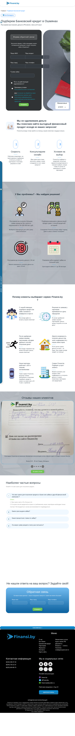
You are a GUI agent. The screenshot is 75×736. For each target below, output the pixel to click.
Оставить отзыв (37, 471)
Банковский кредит (45, 643)
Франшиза (42, 648)
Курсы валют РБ (60, 641)
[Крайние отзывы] (43, 466)
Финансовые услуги (62, 105)
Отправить (24, 104)
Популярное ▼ (37, 628)
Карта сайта (42, 652)
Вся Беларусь (9, 15)
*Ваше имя (15, 599)
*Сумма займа (14, 72)
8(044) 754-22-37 (11, 664)
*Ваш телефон (29, 62)
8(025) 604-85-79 (11, 667)
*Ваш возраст (29, 53)
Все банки (42, 641)
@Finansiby (45, 680)
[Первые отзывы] (32, 466)
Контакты (42, 650)
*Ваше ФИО (14, 53)
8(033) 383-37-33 (11, 662)
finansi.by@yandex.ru (48, 683)
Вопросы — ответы (61, 645)
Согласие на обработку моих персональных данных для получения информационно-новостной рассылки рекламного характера (25, 97)
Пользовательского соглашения (24, 89)
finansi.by (44, 677)
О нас (41, 639)
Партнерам (42, 645)
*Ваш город (13, 62)
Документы (58, 643)
